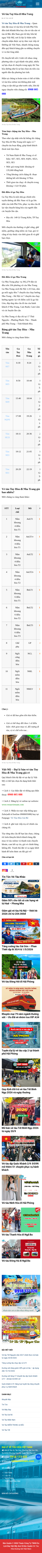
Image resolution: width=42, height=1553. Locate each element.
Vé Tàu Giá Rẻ (8, 18)
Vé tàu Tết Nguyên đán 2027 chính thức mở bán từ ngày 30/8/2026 (20, 1356)
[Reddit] (30, 862)
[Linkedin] (17, 862)
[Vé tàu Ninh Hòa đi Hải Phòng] (21, 1188)
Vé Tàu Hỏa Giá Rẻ (19, 818)
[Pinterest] (24, 862)
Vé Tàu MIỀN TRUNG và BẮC (13, 1425)
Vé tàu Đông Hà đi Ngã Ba (16, 1260)
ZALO (38, 1457)
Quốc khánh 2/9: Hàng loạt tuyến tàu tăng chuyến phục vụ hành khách (20, 1385)
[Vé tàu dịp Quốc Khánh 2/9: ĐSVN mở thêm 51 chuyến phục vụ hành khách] (21, 1148)
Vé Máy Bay (6, 1410)
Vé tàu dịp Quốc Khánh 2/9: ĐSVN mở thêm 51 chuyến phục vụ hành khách (20, 1166)
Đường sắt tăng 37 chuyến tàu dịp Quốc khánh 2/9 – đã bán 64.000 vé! (19, 1377)
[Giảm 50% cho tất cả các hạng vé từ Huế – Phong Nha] (21, 888)
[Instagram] (5, 869)
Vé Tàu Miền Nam (8, 1420)
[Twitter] (11, 862)
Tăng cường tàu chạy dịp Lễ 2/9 (14, 1363)
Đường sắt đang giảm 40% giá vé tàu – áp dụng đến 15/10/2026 (20, 1369)
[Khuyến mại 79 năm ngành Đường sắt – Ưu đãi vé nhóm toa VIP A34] (21, 999)
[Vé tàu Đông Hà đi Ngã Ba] (21, 1248)
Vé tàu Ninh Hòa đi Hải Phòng (18, 1203)
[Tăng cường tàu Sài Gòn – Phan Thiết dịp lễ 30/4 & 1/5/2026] (21, 931)
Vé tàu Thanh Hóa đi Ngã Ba (17, 1234)
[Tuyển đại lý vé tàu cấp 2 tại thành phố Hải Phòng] (21, 1035)
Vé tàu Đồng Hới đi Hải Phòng (18, 981)
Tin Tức (5, 1405)
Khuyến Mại (6, 1399)
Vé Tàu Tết (6, 1430)
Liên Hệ (8, 1475)
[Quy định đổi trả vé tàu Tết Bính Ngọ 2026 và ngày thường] (21, 1072)
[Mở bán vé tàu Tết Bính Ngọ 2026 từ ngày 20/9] (21, 1111)
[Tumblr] (36, 862)
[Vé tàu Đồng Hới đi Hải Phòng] (21, 966)
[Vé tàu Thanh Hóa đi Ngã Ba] (21, 1220)
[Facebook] (5, 862)
